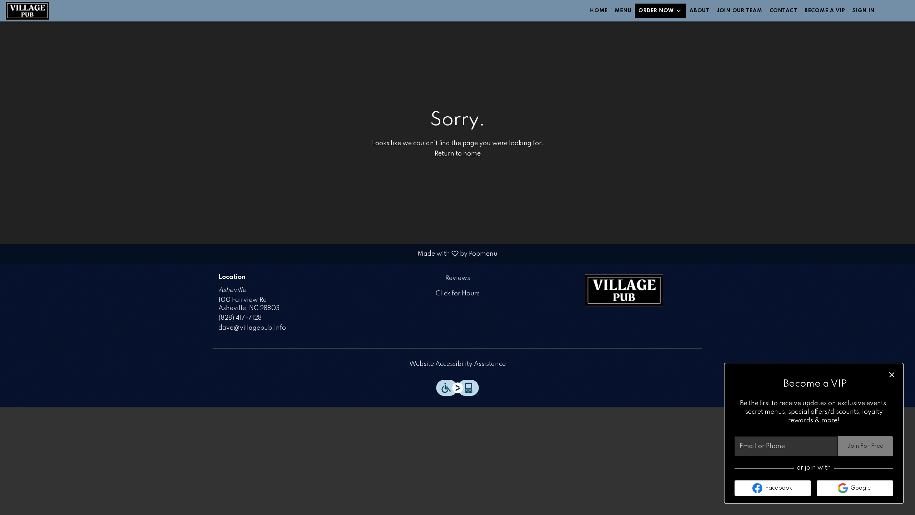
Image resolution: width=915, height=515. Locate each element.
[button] (660, 11)
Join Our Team (739, 10)
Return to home (458, 154)
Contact (783, 10)
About (699, 10)
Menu (623, 10)
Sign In (863, 10)
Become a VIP (825, 10)
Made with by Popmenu (251, 253)
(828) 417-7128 (240, 318)
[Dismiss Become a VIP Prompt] (891, 374)
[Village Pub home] (38, 11)
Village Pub (624, 290)
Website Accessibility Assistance (457, 364)
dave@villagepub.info (252, 328)
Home (599, 10)
